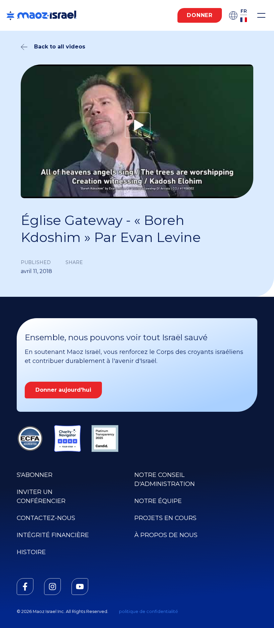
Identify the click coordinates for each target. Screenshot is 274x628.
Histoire (31, 552)
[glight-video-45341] (137, 125)
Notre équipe (158, 501)
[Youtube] (80, 586)
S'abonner (34, 475)
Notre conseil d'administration (164, 479)
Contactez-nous (46, 518)
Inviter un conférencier (41, 496)
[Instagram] (52, 586)
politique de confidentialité (148, 611)
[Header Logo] (41, 15)
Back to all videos (59, 46)
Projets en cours (165, 518)
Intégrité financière (53, 535)
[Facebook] (25, 586)
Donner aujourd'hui (63, 390)
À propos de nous (165, 535)
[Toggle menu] (261, 15)
